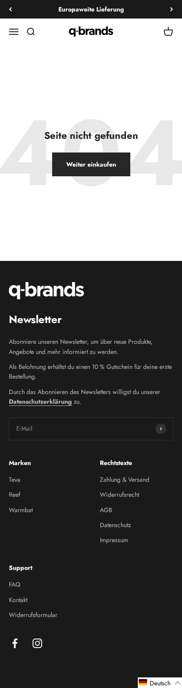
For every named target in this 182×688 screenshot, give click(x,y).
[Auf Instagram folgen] (37, 643)
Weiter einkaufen (91, 164)
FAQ (14, 584)
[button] (160, 682)
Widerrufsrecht (119, 494)
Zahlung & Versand (124, 479)
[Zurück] (10, 9)
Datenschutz (115, 525)
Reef (14, 494)
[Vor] (171, 9)
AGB (106, 510)
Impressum (114, 540)
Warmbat (21, 510)
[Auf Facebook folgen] (15, 643)
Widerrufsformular (33, 614)
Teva (14, 479)
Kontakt (18, 599)
